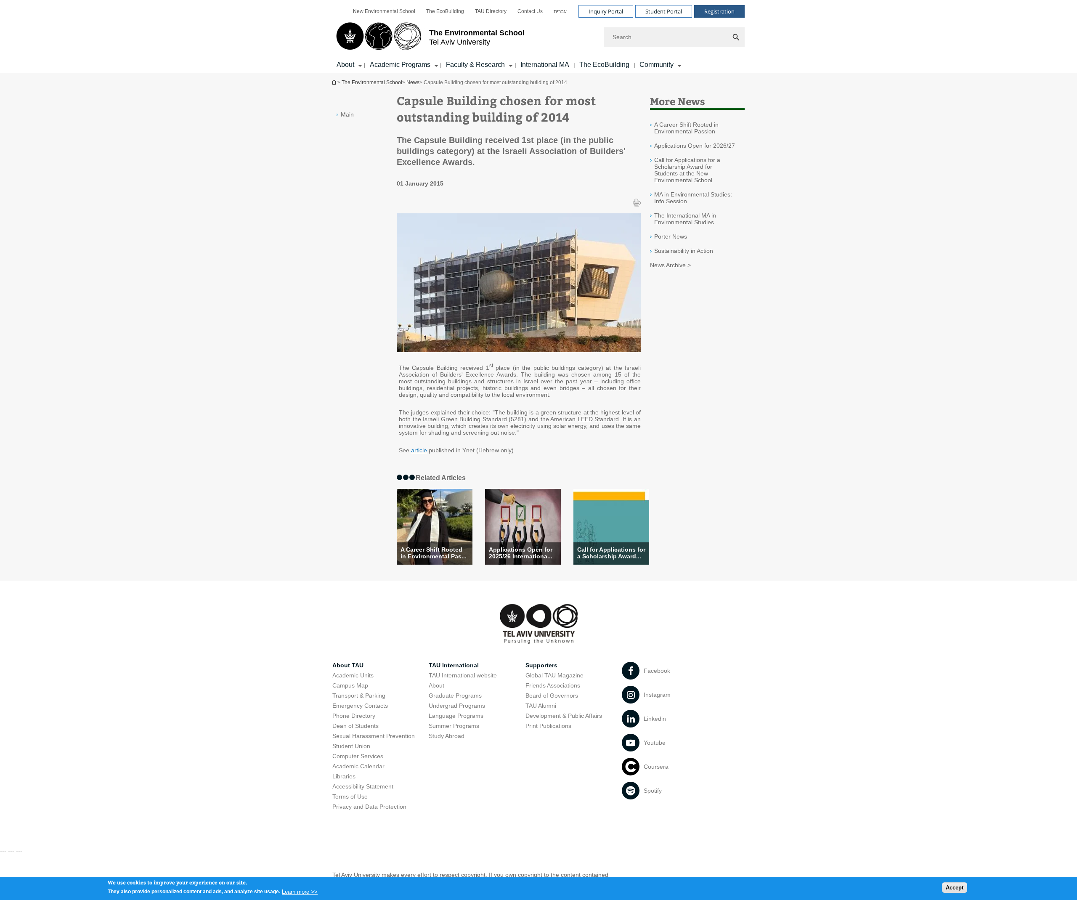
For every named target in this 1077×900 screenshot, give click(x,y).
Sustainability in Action (683, 250)
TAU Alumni (540, 705)
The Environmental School (372, 82)
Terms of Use (350, 796)
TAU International (454, 665)
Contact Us (530, 11)
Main (347, 114)
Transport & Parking (358, 695)
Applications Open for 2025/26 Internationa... (520, 553)
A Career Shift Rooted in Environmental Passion (686, 128)
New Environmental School (384, 11)
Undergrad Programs (457, 705)
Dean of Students (355, 725)
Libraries (343, 776)
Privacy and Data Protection (369, 806)
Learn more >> (300, 891)
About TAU (347, 665)
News (412, 82)
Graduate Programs (455, 695)
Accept (954, 887)
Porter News (670, 236)
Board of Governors (551, 695)
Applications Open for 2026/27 (694, 145)
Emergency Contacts (360, 705)
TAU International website (463, 675)
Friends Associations (552, 685)
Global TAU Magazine (554, 675)
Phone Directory (353, 715)
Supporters (541, 665)
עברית (560, 11)
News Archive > (670, 265)
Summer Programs (454, 725)
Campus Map (350, 685)
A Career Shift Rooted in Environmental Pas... (434, 553)
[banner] (538, 36)
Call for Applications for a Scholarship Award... (611, 553)
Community (656, 64)
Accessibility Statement (362, 786)
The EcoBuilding (445, 11)
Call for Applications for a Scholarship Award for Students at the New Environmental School (687, 170)
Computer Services (357, 756)
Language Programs (456, 715)
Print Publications (548, 725)
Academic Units (353, 675)
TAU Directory (491, 11)
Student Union (351, 746)
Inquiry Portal (606, 11)
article (419, 450)
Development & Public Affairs (563, 715)
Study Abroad (446, 736)
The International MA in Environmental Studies (685, 219)
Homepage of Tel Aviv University (335, 82)
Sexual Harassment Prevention (373, 736)
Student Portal (663, 11)
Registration (719, 11)
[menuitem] (384, 11)
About (436, 685)
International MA (544, 64)
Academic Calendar (358, 766)
